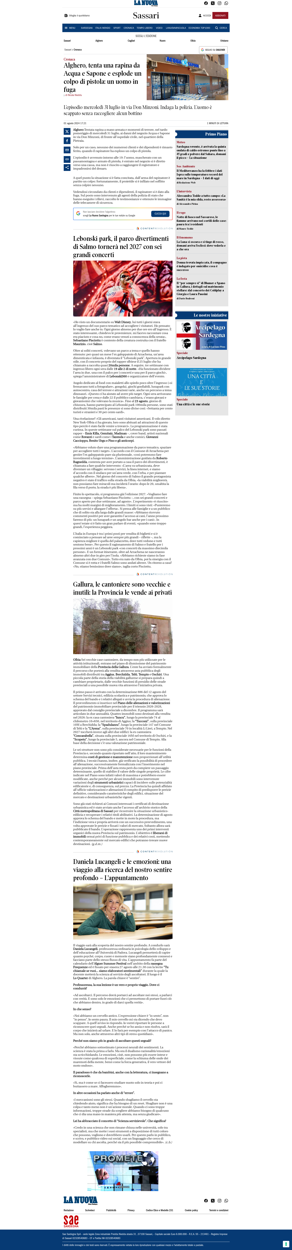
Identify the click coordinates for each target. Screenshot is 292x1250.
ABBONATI (220, 16)
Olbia (193, 41)
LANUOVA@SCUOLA (176, 28)
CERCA (223, 28)
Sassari (67, 41)
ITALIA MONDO (102, 28)
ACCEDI (207, 16)
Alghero (99, 41)
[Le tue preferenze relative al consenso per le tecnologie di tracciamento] (286, 1244)
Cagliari (131, 41)
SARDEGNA (87, 28)
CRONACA (129, 28)
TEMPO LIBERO (144, 28)
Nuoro (162, 41)
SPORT (116, 28)
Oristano (224, 41)
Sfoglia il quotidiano (79, 16)
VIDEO (159, 28)
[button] (123, 1171)
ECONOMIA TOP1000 (199, 28)
